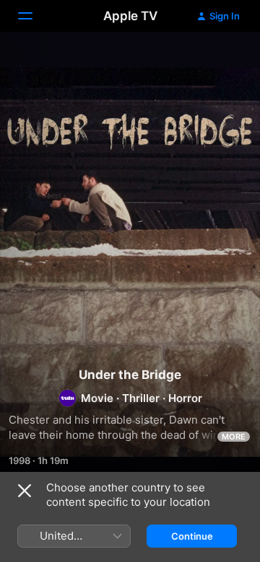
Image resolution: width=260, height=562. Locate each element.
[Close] (24, 490)
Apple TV (130, 16)
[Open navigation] (34, 16)
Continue (192, 536)
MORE (234, 437)
